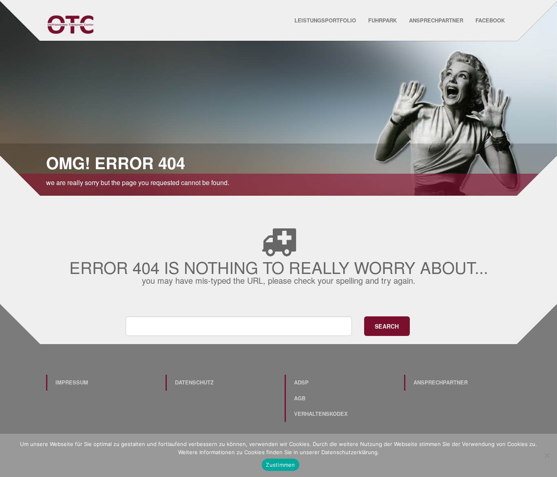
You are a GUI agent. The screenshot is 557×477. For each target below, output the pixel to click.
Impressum (71, 382)
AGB (299, 398)
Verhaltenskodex (321, 413)
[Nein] (547, 455)
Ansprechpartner (436, 20)
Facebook (490, 20)
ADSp (301, 382)
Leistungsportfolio (325, 20)
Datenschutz (194, 382)
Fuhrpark (382, 20)
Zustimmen (280, 465)
